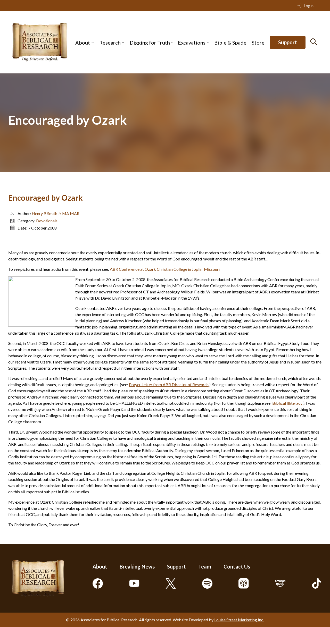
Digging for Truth (150, 42)
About (82, 42)
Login (309, 5)
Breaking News (137, 566)
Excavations (191, 42)
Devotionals (46, 220)
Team (204, 566)
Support (287, 42)
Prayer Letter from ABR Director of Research (169, 384)
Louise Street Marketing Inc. (239, 619)
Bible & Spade (230, 42)
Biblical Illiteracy (287, 403)
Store (258, 42)
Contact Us (237, 566)
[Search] (314, 42)
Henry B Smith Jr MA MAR (55, 213)
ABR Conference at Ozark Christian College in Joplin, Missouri (165, 269)
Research (110, 42)
